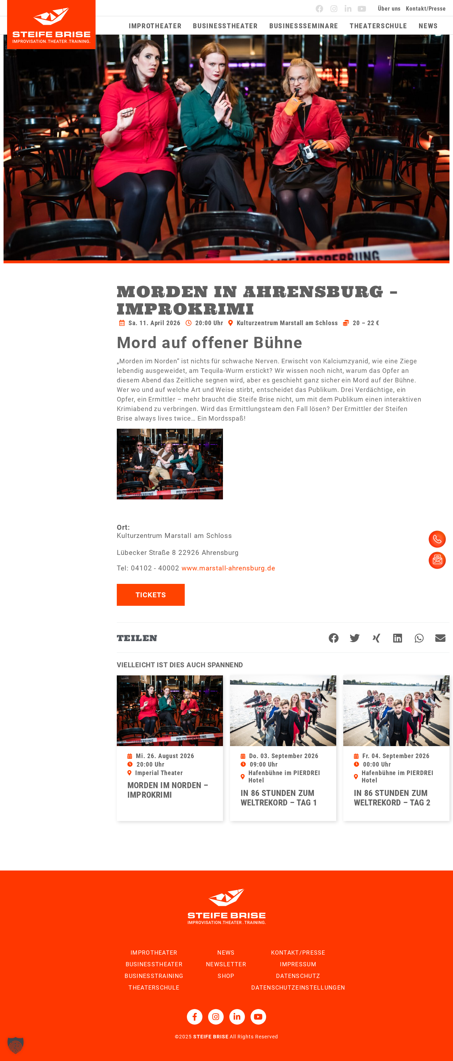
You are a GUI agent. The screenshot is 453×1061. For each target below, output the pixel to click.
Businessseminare (303, 26)
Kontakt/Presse (426, 8)
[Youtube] (362, 9)
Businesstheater (225, 26)
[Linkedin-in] (348, 9)
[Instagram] (334, 9)
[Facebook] (320, 9)
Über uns (389, 8)
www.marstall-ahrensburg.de (228, 568)
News (428, 26)
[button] (334, 638)
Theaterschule (378, 26)
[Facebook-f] (194, 1017)
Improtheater (155, 26)
